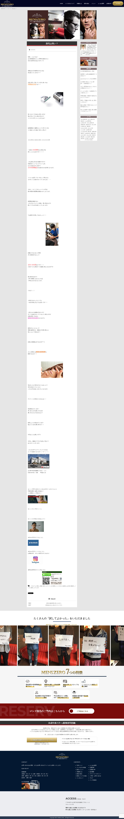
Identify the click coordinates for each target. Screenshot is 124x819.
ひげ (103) (91, 138)
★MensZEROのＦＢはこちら (35, 537)
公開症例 (92, 767)
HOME (61, 3)
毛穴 (44, 586)
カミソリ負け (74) (91, 119)
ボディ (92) (94, 124)
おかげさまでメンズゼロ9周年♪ (89, 78)
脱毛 (32, 587)
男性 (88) (82, 136)
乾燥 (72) (94, 134)
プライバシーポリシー (95, 773)
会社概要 (92, 771)
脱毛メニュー (80, 769)
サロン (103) (88, 134)
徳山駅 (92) (83, 124)
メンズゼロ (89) (84, 131)
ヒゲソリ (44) (90, 128)
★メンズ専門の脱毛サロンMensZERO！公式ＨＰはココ (42, 489)
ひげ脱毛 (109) (89, 129)
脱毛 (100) (93, 136)
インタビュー (80, 778)
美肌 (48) (88, 126)
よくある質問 (101, 3)
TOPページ (79, 765)
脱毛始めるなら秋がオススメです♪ (54, 605)
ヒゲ (35, 587)
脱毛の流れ (86, 3)
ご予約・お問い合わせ (95, 775)
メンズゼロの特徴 (81, 767)
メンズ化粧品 (93, 780)
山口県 (68, 586)
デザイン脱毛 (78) (90, 122)
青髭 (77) (82, 133)
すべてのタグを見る (89, 139)
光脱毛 (64, 586)
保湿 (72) (82, 121)
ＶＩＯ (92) (83, 129)
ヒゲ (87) (87, 138)
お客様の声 (108, 3)
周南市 (72, 586)
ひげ (38, 587)
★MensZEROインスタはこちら (36, 551)
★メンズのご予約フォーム (35, 509)
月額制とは (79, 3)
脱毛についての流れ (82, 775)
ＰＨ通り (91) (83, 126)
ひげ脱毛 (53, 586)
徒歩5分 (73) (88, 124)
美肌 (41, 586)
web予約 (118, 3)
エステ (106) (83, 134)
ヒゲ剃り (37, 586)
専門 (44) (82, 138)
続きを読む (88, 54)
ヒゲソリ (48, 586)
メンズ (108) (87, 136)
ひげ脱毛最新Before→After (87, 71)
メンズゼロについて (69, 3)
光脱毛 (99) (94, 131)
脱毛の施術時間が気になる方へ (53, 603)
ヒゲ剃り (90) (83, 122)
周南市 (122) (93, 133)
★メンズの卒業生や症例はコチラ (36, 519)
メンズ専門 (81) (88, 121)
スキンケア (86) (84, 128)
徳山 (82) (89, 131)
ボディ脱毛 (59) (84, 119)
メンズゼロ (59, 586)
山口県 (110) (87, 133)
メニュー (94, 3)
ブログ (33, 586)
